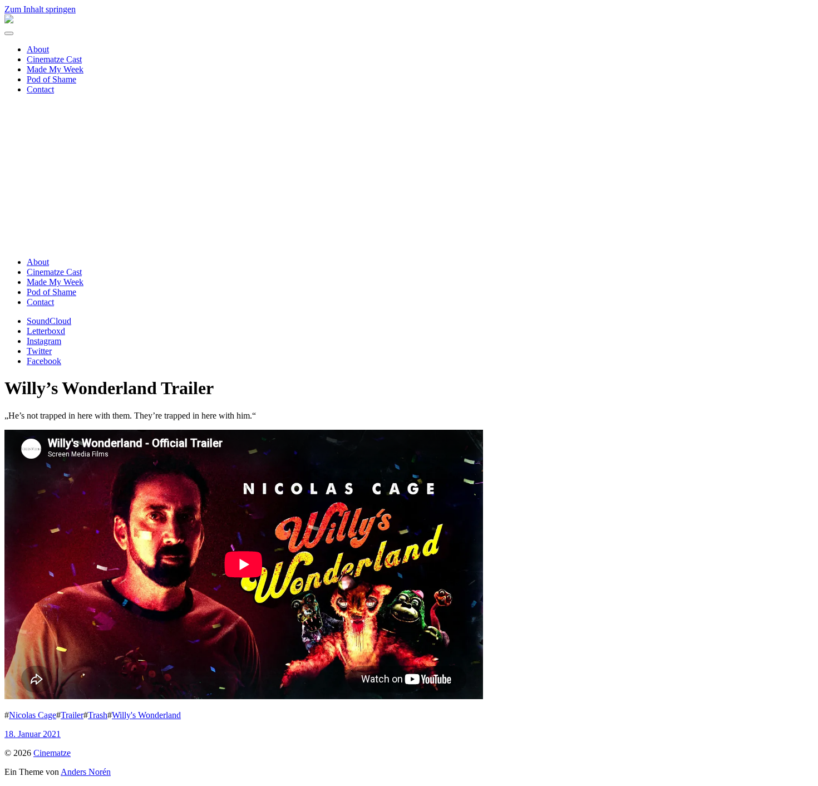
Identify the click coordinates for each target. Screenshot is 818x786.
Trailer (72, 715)
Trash (97, 715)
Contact (40, 89)
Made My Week (55, 69)
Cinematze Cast (54, 59)
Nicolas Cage (32, 715)
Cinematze (52, 753)
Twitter (39, 351)
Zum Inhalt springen (40, 9)
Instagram (44, 341)
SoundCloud (49, 321)
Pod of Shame (51, 79)
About (38, 49)
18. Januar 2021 (32, 734)
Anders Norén (86, 772)
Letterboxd (46, 331)
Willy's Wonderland (146, 715)
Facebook (44, 361)
